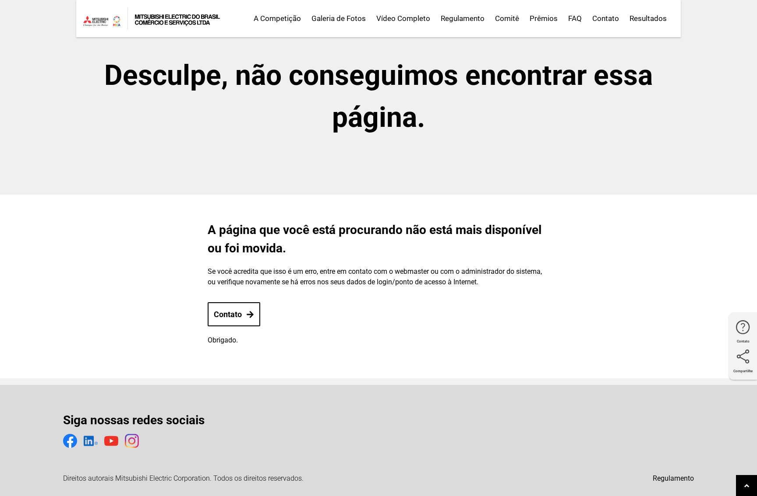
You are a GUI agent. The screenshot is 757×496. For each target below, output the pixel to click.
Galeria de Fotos (338, 18)
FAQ (575, 18)
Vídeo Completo (403, 18)
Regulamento (463, 18)
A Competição (277, 18)
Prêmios (544, 18)
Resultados (648, 18)
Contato (605, 18)
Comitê (507, 18)
